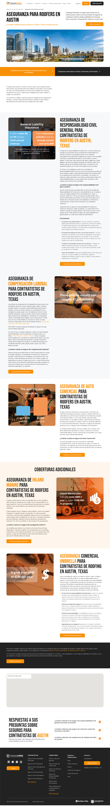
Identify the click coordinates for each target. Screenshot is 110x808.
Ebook (70, 767)
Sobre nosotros (72, 764)
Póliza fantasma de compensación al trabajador (54, 788)
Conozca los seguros (74, 770)
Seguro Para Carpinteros (35, 764)
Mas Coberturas (54, 793)
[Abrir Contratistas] (33, 3)
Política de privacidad (38, 801)
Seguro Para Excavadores (36, 775)
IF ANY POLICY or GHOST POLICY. (23, 336)
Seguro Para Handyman (35, 778)
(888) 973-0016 (54, 650)
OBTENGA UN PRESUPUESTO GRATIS (73, 650)
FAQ (69, 776)
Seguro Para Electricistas (35, 772)
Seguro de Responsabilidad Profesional (54, 776)
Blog (69, 760)
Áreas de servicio (73, 773)
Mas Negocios (32, 782)
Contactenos (88, 758)
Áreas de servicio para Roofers (14, 9)
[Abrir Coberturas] (41, 3)
